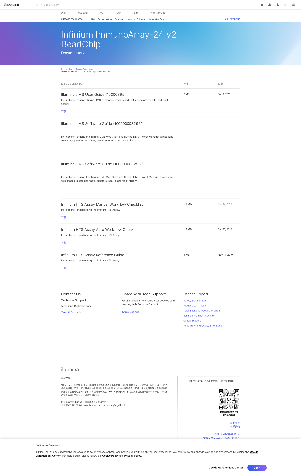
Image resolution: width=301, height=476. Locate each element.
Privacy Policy (132, 455)
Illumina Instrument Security (198, 315)
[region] (150, 457)
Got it (257, 467)
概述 (93, 19)
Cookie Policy (110, 455)
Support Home (232, 19)
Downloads (120, 19)
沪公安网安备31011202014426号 (221, 437)
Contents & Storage (137, 19)
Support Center (67, 69)
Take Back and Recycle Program (202, 310)
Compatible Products (158, 19)
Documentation (105, 19)
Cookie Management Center (226, 467)
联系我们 (235, 426)
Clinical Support (192, 320)
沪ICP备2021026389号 (227, 434)
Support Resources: (84, 69)
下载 (63, 111)
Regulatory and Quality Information (203, 325)
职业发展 (235, 422)
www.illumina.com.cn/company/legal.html (103, 405)
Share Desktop (130, 311)
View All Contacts (71, 312)
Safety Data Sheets (194, 300)
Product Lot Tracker (195, 305)
